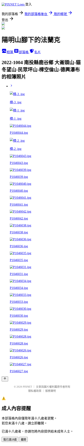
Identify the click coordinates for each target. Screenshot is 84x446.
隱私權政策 (34, 390)
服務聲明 (50, 390)
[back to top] (5, 378)
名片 (37, 52)
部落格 (24, 52)
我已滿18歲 (10, 439)
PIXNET (27, 386)
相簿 (10, 52)
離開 (23, 439)
